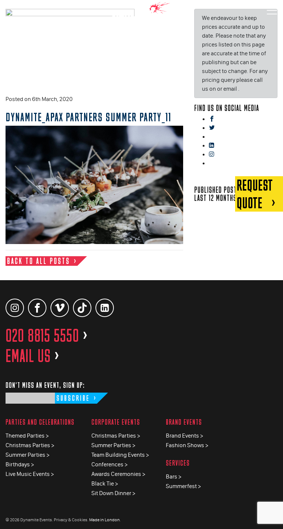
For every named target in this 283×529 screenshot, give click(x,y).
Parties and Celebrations (40, 422)
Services (178, 463)
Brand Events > (184, 435)
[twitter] (212, 128)
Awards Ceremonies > (118, 473)
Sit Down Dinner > (113, 493)
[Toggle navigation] (272, 10)
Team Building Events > (120, 454)
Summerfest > (183, 486)
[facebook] (212, 119)
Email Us (33, 355)
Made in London (104, 519)
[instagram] (211, 154)
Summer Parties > (27, 454)
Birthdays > (20, 464)
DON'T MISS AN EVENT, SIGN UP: (45, 385)
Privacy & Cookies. (71, 519)
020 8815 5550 (47, 335)
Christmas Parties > (30, 445)
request (255, 193)
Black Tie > (104, 483)
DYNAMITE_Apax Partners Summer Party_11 (88, 117)
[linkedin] (211, 145)
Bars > (173, 476)
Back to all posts (38, 261)
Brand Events (184, 422)
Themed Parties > (27, 435)
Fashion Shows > (187, 445)
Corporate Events (115, 422)
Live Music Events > (30, 473)
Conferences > (109, 464)
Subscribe (73, 398)
